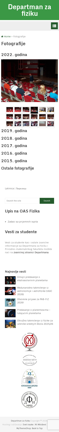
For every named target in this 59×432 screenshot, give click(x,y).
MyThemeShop (24, 428)
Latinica (9, 188)
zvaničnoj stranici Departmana (31, 252)
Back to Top (37, 428)
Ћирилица (21, 188)
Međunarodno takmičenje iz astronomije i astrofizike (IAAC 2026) (34, 291)
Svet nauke (28, 424)
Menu (54, 25)
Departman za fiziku (29, 10)
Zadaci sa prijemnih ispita (23, 221)
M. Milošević (40, 424)
